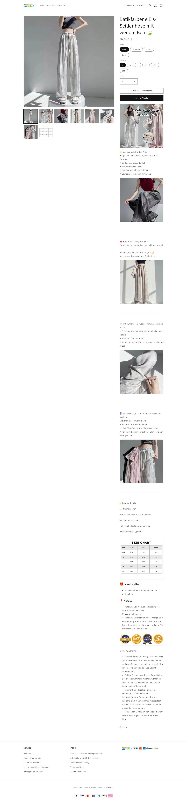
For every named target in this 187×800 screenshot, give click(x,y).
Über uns (27, 753)
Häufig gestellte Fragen (33, 771)
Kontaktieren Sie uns (32, 758)
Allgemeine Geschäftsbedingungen (84, 758)
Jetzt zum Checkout (141, 98)
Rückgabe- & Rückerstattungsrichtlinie (86, 753)
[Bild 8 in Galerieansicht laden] (46, 132)
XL (146, 65)
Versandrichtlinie (77, 767)
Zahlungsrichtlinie (78, 771)
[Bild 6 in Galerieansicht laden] (107, 116)
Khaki (148, 49)
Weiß (124, 49)
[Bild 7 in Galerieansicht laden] (31, 132)
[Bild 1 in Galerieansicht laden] (31, 116)
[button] (56, 5)
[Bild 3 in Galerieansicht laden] (61, 116)
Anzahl (122, 76)
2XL (154, 65)
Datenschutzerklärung (79, 762)
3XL (123, 71)
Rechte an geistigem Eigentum (36, 767)
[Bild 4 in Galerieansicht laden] (77, 116)
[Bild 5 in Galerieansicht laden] (92, 116)
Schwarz (136, 49)
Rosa (124, 55)
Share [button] (125, 727)
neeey (81, 787)
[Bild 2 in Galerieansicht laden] (46, 116)
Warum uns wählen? (32, 762)
